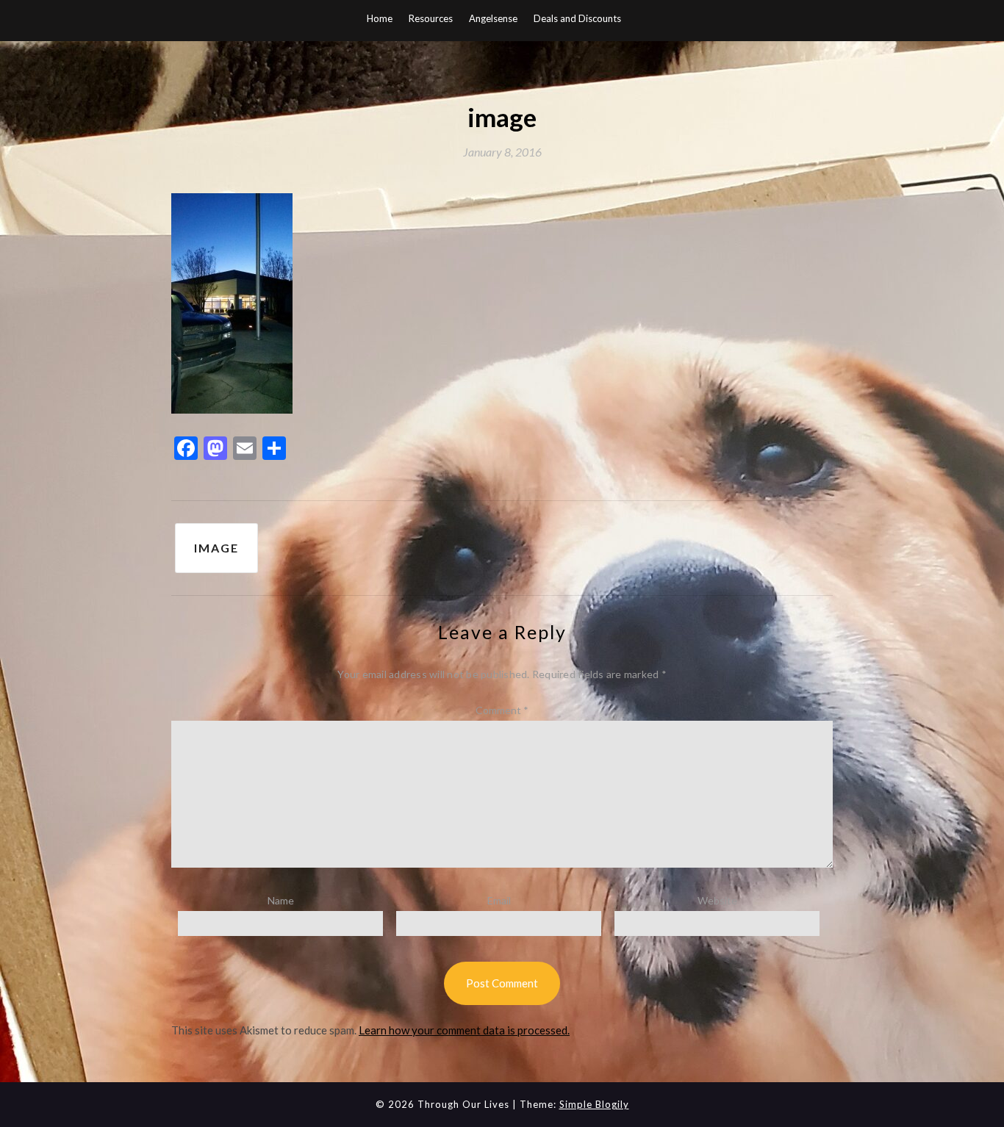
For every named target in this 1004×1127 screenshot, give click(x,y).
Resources (431, 18)
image (216, 548)
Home (379, 18)
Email (499, 900)
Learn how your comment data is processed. (464, 1030)
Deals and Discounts (577, 18)
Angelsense (493, 18)
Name (281, 900)
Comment (502, 710)
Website (717, 900)
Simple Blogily (594, 1104)
